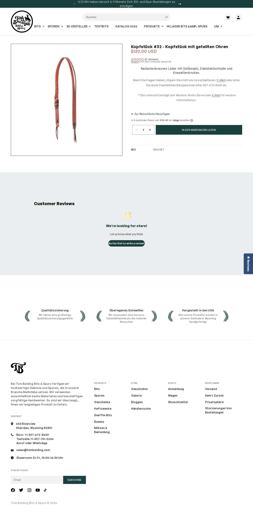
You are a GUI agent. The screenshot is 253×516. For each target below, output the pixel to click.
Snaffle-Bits (103, 415)
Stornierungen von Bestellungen (218, 410)
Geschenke (102, 402)
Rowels (99, 421)
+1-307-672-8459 (37, 435)
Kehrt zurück (214, 395)
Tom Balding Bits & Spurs (28, 503)
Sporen (99, 395)
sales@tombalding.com (33, 450)
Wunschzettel (178, 402)
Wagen (173, 395)
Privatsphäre (214, 402)
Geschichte (139, 389)
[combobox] (126, 17)
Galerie (136, 395)
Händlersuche (141, 408)
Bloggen (137, 402)
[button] (37, 28)
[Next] (181, 4)
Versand (135, 61)
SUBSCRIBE (74, 479)
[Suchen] (166, 17)
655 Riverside (25, 423)
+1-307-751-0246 (42, 439)
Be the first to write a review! (126, 243)
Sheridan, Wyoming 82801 (34, 428)
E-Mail (221, 80)
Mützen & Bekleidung (102, 430)
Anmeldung (176, 389)
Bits (97, 389)
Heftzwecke (103, 408)
